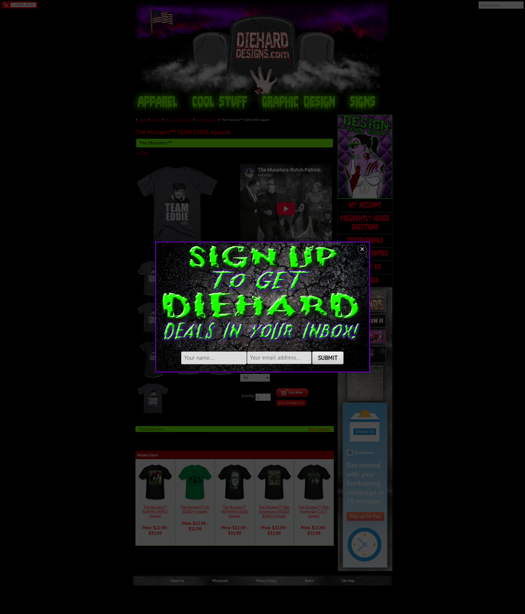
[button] (362, 249)
